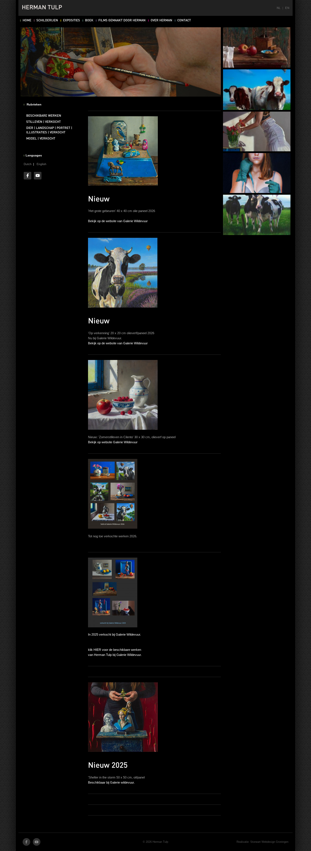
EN (287, 8)
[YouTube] (37, 175)
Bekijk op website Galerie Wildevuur (113, 442)
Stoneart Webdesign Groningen (269, 841)
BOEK (89, 20)
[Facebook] (27, 175)
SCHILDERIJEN (47, 20)
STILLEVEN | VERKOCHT (43, 121)
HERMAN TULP (42, 8)
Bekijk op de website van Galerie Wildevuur (118, 221)
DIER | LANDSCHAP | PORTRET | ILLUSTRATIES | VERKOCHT (49, 130)
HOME (27, 20)
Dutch (28, 164)
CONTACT (184, 20)
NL (278, 8)
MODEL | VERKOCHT (40, 138)
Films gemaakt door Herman (122, 20)
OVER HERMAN (161, 20)
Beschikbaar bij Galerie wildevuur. (111, 782)
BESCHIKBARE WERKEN (43, 115)
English (41, 164)
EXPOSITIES (71, 20)
